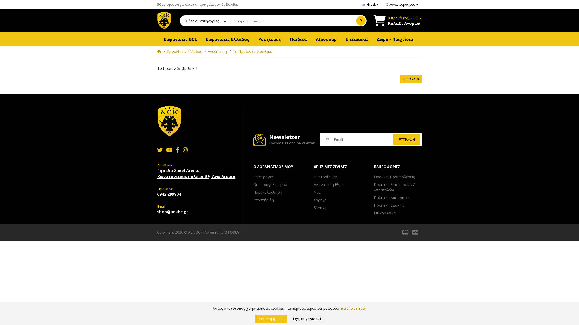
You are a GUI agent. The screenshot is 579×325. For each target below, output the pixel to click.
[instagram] (186, 150)
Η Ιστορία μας (325, 176)
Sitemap (320, 207)
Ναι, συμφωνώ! (271, 318)
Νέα (317, 192)
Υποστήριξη (263, 199)
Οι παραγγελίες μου (270, 184)
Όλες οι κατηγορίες (202, 21)
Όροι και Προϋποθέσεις (394, 176)
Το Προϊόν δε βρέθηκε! (253, 51)
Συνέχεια (411, 79)
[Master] (404, 232)
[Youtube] (169, 150)
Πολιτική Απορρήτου (392, 197)
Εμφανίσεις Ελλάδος (184, 51)
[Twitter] (159, 150)
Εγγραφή (407, 139)
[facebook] (177, 150)
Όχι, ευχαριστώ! (307, 318)
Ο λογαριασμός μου (273, 167)
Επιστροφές (263, 176)
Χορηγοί (321, 199)
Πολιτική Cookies (389, 205)
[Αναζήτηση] (361, 21)
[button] (370, 4)
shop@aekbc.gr (172, 211)
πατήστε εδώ (353, 308)
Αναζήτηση (217, 51)
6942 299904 (169, 194)
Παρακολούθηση (267, 192)
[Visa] (416, 232)
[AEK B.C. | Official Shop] (164, 21)
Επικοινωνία (385, 213)
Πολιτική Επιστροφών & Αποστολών (395, 187)
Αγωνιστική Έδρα (329, 184)
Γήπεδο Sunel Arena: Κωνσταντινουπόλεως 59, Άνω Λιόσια (196, 173)
